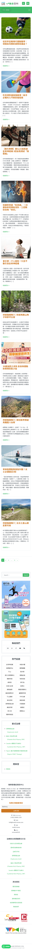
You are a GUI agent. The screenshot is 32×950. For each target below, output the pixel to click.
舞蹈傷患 (22, 700)
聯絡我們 (16, 907)
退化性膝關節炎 (9, 675)
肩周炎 (22, 686)
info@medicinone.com (16, 822)
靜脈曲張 (9, 689)
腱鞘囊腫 (22, 668)
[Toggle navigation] (29, 10)
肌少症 (10, 711)
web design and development (13, 947)
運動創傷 (22, 675)
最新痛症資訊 (16, 899)
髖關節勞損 (22, 693)
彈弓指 (22, 682)
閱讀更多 (6, 66)
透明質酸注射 (10, 704)
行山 (9, 672)
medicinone (16, 827)
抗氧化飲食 (9, 686)
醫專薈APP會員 (16, 890)
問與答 (8, 769)
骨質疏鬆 (22, 679)
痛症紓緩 (9, 707)
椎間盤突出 (9, 668)
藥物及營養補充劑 (16, 847)
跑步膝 (22, 672)
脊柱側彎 (9, 700)
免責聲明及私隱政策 (16, 903)
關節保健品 (9, 714)
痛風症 (22, 707)
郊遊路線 (22, 704)
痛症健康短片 (10, 693)
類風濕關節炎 (22, 689)
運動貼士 (22, 711)
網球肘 (10, 682)
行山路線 (9, 697)
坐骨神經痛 (9, 664)
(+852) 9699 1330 (16, 817)
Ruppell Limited (21, 947)
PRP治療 (22, 697)
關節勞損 (9, 679)
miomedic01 (16, 832)
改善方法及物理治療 (16, 843)
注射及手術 (16, 852)
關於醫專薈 (16, 886)
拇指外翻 (22, 664)
